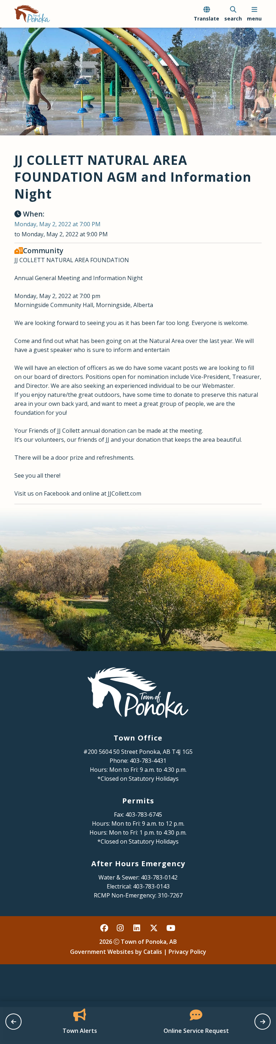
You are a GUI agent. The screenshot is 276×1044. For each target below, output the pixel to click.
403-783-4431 (148, 761)
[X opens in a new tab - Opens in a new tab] (154, 927)
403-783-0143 (151, 886)
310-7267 (170, 895)
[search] (233, 14)
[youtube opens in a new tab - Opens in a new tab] (170, 927)
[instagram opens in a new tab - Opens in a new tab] (121, 927)
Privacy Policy (187, 952)
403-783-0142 (159, 877)
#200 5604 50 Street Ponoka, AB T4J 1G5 (138, 752)
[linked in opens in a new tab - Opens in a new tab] (137, 927)
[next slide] (262, 1021)
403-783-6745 (143, 814)
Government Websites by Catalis (116, 952)
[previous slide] (13, 1021)
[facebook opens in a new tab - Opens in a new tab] (104, 927)
